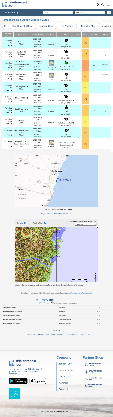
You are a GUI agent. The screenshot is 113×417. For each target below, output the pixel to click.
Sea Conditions (46, 25)
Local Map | (57, 213)
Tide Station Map (87, 25)
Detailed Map (67, 213)
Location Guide (84, 334)
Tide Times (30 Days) (22, 25)
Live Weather (66, 25)
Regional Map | (46, 213)
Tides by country (10, 12)
